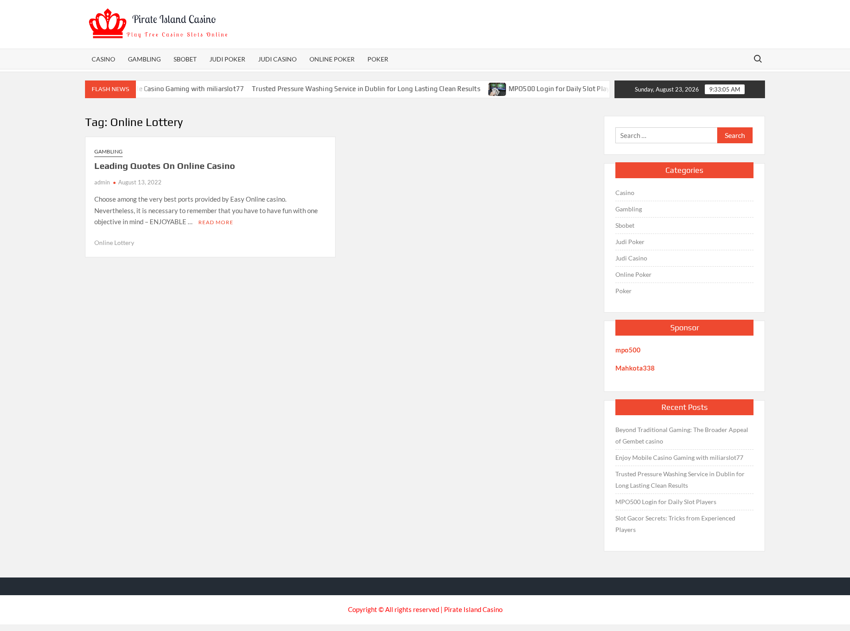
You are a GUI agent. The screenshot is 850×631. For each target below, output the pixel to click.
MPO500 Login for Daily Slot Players (553, 88)
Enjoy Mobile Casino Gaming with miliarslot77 (162, 88)
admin (102, 182)
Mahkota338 (635, 368)
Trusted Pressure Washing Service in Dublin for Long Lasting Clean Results (355, 88)
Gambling (144, 59)
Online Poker (332, 59)
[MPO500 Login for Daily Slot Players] (486, 88)
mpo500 (628, 350)
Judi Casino (277, 59)
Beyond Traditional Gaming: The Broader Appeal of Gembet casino (681, 435)
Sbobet (185, 59)
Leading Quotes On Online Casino (164, 166)
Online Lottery (114, 242)
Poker (377, 59)
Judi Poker (227, 59)
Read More (215, 222)
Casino (103, 59)
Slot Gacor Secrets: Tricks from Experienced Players (675, 523)
